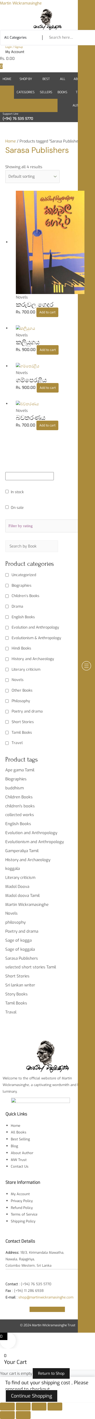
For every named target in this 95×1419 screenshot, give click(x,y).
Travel (17, 742)
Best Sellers (46, 85)
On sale (17, 507)
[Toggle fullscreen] (23, 1407)
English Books (23, 617)
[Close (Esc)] (55, 1407)
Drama (17, 606)
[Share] (39, 1407)
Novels (17, 679)
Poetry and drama (27, 711)
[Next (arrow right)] (23, 1415)
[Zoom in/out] (7, 1407)
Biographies (21, 585)
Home (7, 79)
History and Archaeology (33, 658)
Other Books (22, 690)
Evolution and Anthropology (35, 627)
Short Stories (23, 721)
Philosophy (21, 701)
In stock (17, 492)
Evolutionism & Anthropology (36, 637)
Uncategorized (24, 574)
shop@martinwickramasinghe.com (45, 1297)
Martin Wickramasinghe (21, 3)
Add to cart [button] (47, 312)
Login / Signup (14, 47)
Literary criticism (26, 669)
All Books (62, 85)
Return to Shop (51, 1373)
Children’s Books (25, 595)
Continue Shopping (31, 1396)
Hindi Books (21, 648)
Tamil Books (22, 732)
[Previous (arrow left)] (7, 1415)
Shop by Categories (26, 85)
